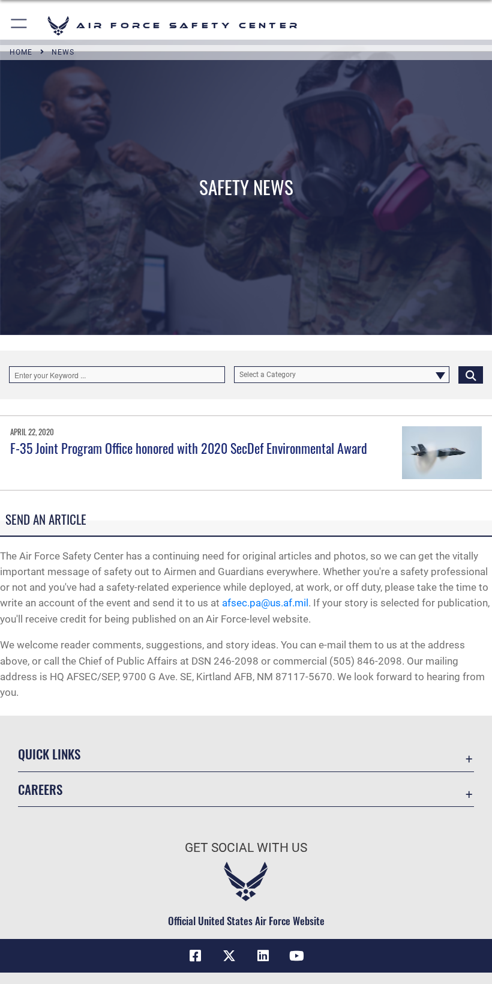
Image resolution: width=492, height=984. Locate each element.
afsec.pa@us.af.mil (265, 603)
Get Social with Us (246, 848)
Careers (40, 789)
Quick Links (49, 753)
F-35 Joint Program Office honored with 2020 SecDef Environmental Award (188, 447)
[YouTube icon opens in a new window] (296, 956)
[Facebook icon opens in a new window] (196, 956)
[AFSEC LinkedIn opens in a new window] (263, 956)
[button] (19, 25)
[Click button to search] (470, 374)
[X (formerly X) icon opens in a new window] (229, 956)
